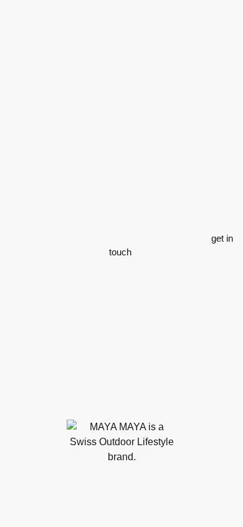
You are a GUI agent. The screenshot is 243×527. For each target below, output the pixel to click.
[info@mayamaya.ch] (75, 398)
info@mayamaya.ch (131, 398)
